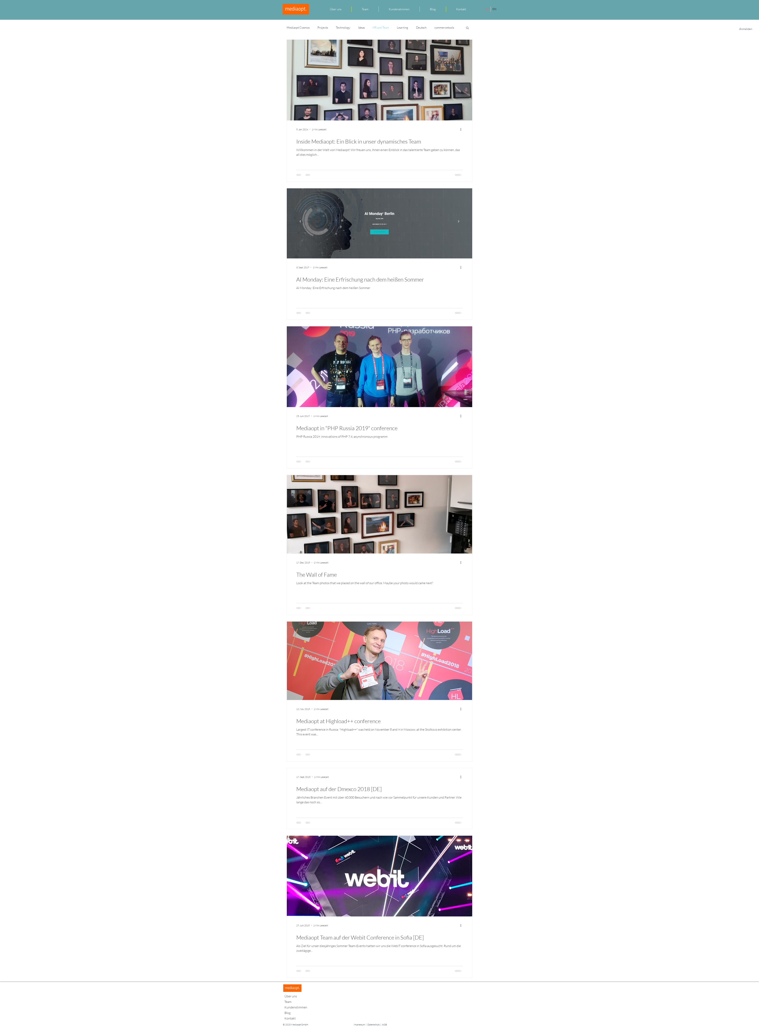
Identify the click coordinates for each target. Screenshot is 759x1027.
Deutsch (421, 27)
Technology (343, 27)
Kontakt (290, 1018)
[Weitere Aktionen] (462, 129)
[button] (467, 28)
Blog (287, 1013)
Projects (322, 27)
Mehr (438, 27)
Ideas (361, 27)
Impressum (359, 1024)
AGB (384, 1024)
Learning (402, 27)
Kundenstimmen (295, 1007)
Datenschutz (373, 1024)
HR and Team (381, 27)
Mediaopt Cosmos (298, 27)
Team (288, 1002)
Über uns (290, 996)
